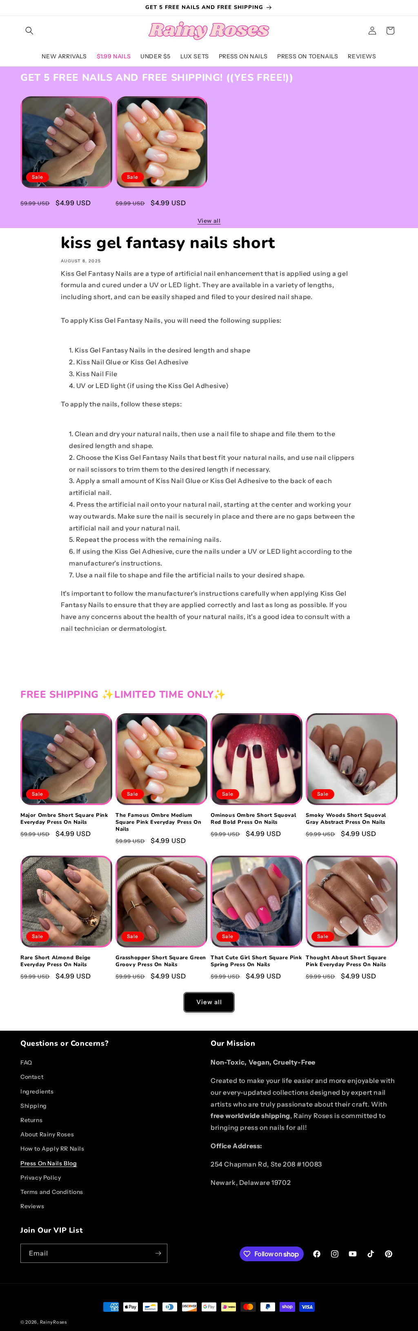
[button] (29, 31)
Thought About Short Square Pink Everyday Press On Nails (346, 961)
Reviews (32, 1206)
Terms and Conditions (51, 1192)
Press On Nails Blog (48, 1163)
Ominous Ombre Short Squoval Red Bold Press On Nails (253, 819)
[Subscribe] (158, 1253)
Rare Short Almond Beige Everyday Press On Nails (55, 961)
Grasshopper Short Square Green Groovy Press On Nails (161, 961)
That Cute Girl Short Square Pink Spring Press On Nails (256, 961)
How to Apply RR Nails (52, 1148)
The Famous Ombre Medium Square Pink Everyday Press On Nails (158, 205)
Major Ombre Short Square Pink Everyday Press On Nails (64, 202)
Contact (31, 1076)
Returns (31, 1120)
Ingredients (37, 1091)
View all (209, 220)
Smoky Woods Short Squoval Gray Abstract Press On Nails (346, 819)
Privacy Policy (40, 1177)
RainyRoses (53, 1322)
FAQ (26, 1062)
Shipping (33, 1105)
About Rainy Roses (47, 1134)
